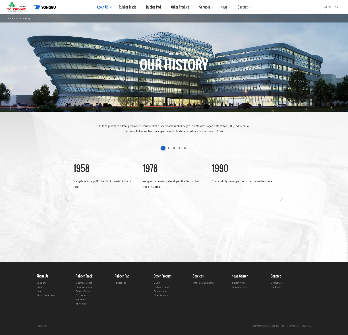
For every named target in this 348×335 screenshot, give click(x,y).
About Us (103, 7)
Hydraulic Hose (161, 287)
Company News (239, 287)
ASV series (81, 304)
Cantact (243, 7)
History (40, 287)
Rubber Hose (160, 291)
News (224, 7)
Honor (40, 291)
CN (330, 7)
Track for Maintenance (204, 283)
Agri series (81, 299)
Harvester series (84, 287)
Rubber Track (127, 7)
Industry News (239, 283)
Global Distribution (46, 295)
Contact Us (276, 283)
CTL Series (81, 295)
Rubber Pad (153, 7)
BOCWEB (306, 326)
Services (204, 7)
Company (41, 283)
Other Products (161, 295)
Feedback (276, 287)
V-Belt (157, 283)
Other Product (180, 7)
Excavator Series (84, 283)
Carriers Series (83, 291)
